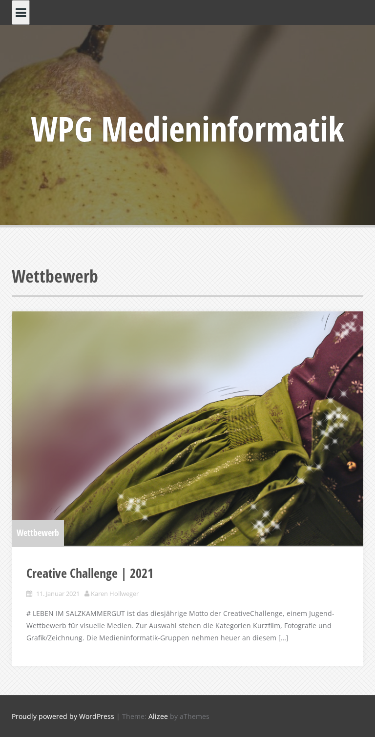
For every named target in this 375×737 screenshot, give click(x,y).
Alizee (158, 716)
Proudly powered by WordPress (63, 716)
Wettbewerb (38, 532)
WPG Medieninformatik (187, 128)
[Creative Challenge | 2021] (187, 428)
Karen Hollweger (115, 593)
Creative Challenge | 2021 (89, 573)
